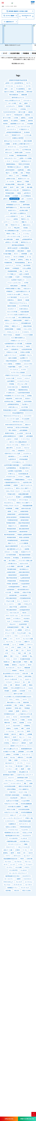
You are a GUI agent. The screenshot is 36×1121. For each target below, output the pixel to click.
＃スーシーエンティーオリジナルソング (12, 818)
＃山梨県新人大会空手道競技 (14, 471)
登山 (31, 656)
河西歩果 (19, 300)
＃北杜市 (8, 618)
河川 (24, 682)
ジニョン (30, 737)
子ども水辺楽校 (25, 419)
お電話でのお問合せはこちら (27, 1119)
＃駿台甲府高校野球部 (11, 578)
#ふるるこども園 (10, 378)
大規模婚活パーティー (12, 887)
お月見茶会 (6, 743)
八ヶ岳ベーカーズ (10, 126)
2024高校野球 (8, 705)
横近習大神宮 (20, 91)
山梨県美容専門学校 (27, 239)
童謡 (28, 627)
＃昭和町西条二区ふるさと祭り (11, 832)
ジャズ (9, 227)
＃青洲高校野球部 (12, 575)
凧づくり (16, 253)
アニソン (13, 653)
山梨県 (24, 685)
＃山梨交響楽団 (10, 381)
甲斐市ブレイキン (25, 219)
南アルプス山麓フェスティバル (11, 748)
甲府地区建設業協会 (20, 262)
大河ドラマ (8, 115)
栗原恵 (9, 511)
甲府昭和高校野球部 (12, 520)
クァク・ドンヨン (9, 86)
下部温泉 (27, 181)
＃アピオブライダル (10, 476)
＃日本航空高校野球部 (13, 586)
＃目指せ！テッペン (12, 526)
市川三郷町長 (14, 120)
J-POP (12, 647)
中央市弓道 (10, 427)
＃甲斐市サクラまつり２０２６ (12, 375)
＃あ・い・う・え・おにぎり (24, 847)
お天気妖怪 (22, 691)
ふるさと (8, 717)
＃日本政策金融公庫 (23, 473)
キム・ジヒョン (7, 884)
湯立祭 (18, 853)
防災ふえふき (8, 152)
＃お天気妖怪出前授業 (23, 809)
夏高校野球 (26, 702)
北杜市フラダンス (12, 210)
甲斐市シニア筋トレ (11, 233)
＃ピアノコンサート (23, 824)
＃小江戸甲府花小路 (24, 306)
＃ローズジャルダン (25, 615)
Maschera (28, 780)
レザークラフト (22, 815)
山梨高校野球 (23, 607)
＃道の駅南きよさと (24, 569)
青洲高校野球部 (13, 531)
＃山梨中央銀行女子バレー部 (23, 291)
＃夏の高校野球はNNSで (23, 589)
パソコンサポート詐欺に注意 (25, 560)
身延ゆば (19, 181)
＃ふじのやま (24, 829)
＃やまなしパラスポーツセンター (11, 505)
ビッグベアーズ (9, 265)
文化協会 (30, 719)
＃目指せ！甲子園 (26, 592)
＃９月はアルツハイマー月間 (11, 812)
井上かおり (22, 665)
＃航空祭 (27, 476)
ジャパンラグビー (28, 416)
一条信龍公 (25, 227)
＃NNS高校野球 (23, 595)
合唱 (21, 173)
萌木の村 (14, 734)
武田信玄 (30, 112)
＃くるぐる (30, 479)
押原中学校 (7, 722)
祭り (24, 853)
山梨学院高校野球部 (23, 514)
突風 (5, 560)
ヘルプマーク (6, 222)
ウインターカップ (25, 887)
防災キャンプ (15, 743)
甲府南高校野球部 (11, 528)
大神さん (11, 175)
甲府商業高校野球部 (24, 517)
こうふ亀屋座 (7, 144)
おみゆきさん (30, 199)
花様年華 (21, 722)
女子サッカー (28, 630)
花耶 (32, 673)
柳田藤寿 (18, 401)
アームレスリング (9, 497)
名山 (30, 633)
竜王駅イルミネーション (24, 178)
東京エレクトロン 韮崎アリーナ (23, 488)
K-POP (6, 653)
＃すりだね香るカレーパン (18, 462)
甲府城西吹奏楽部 (11, 569)
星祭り (6, 89)
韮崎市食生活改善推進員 (18, 245)
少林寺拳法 (23, 109)
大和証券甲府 (8, 398)
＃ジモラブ (23, 369)
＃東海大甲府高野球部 (11, 361)
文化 (25, 647)
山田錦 (27, 566)
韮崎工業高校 (20, 251)
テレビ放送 (15, 552)
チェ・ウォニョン (18, 861)
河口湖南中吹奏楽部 (25, 659)
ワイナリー (8, 855)
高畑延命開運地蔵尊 (23, 494)
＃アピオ (20, 476)
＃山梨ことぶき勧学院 (24, 274)
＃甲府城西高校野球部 (25, 598)
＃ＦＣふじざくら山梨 (26, 375)
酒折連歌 (26, 167)
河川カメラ (17, 682)
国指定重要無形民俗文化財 (10, 858)
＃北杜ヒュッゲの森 (27, 832)
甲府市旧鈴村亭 (18, 115)
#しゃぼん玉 (24, 870)
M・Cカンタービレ (12, 146)
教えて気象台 (12, 560)
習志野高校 (9, 708)
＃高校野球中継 (13, 595)
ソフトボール (30, 644)
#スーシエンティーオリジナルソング (18, 873)
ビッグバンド (26, 236)
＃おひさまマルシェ (8, 502)
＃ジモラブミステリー (10, 821)
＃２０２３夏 (8, 592)
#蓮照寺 (19, 879)
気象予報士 (8, 890)
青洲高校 (7, 268)
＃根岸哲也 (26, 621)
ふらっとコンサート (11, 129)
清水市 (11, 187)
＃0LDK (6, 349)
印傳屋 (16, 508)
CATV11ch (7, 552)
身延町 (22, 769)
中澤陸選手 (22, 201)
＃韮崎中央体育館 (17, 320)
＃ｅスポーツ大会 (23, 792)
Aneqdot (30, 688)
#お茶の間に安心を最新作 (14, 806)
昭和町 (17, 711)
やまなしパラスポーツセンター (13, 491)
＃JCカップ (27, 378)
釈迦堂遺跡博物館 (12, 271)
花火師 (5, 757)
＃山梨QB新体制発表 (26, 349)
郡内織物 (7, 691)
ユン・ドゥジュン (29, 882)
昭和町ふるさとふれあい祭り (12, 190)
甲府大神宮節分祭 (13, 94)
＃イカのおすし (25, 332)
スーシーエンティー (26, 636)
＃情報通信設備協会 (19, 479)
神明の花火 (20, 757)
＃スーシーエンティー (9, 604)
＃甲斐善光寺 (9, 291)
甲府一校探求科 (13, 430)
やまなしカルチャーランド (10, 158)
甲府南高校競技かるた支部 (9, 410)
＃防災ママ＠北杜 (7, 335)
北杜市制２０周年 (23, 210)
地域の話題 (6, 644)
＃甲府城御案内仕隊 (26, 323)
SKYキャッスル (17, 855)
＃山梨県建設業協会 (11, 468)
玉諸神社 (8, 728)
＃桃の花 (24, 612)
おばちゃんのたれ (24, 563)
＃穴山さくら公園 (10, 601)
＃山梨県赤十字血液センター (18, 280)
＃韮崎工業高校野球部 (24, 572)
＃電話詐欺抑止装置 (11, 841)
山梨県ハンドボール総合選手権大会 (14, 83)
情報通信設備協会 (10, 164)
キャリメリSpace (12, 499)
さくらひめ (18, 447)
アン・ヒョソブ (29, 864)
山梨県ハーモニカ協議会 (26, 158)
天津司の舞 (29, 858)
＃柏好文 (28, 346)
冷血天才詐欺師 (12, 772)
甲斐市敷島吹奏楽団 (22, 155)
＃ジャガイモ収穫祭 (28, 335)
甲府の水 (21, 670)
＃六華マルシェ (11, 473)
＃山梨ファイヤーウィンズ (10, 355)
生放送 (19, 647)
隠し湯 (28, 650)
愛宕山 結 (28, 259)
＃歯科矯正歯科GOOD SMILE (12, 835)
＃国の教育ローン (12, 456)
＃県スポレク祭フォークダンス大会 (14, 346)
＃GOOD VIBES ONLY (12, 387)
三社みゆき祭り (16, 725)
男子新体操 (14, 201)
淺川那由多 (27, 132)
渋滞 (25, 653)
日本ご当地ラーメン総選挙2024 (18, 213)
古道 (7, 650)
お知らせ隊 (25, 673)
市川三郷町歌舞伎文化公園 (11, 230)
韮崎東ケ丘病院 (19, 152)
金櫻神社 (23, 118)
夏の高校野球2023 (26, 557)
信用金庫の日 (21, 450)
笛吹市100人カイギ (26, 161)
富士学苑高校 (27, 265)
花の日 (20, 676)
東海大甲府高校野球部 (24, 523)
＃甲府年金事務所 (23, 459)
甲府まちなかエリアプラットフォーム (12, 416)
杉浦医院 (21, 436)
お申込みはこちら (9, 1119)
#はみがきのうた (27, 876)
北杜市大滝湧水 (28, 401)
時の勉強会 (16, 557)
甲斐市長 (20, 106)
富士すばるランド (9, 763)
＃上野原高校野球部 (25, 578)
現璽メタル (24, 222)
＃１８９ (27, 471)
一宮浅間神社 (26, 725)
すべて (5, 53)
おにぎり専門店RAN (26, 196)
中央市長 (5, 123)
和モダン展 (28, 433)
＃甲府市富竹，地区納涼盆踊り (12, 795)
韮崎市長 (27, 115)
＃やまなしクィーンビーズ (13, 332)
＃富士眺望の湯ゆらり (24, 468)
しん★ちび (9, 439)
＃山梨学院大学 (12, 459)
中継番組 (26, 53)
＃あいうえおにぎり (14, 612)
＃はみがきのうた (27, 835)
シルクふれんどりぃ (10, 106)
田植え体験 (20, 566)
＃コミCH (19, 378)
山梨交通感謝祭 (23, 430)
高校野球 (24, 656)
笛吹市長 (30, 120)
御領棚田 (7, 665)
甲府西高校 (27, 708)
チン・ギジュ (9, 867)
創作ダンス (25, 711)
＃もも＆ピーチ (26, 601)
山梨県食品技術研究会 (13, 404)
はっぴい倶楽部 (10, 566)
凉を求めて (28, 398)
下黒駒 (9, 760)
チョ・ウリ (28, 83)
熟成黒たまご (7, 662)
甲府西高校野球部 (10, 523)
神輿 (22, 728)
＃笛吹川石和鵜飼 (12, 358)
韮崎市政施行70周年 (22, 777)
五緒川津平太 (9, 447)
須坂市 (29, 184)
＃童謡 (19, 604)
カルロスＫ (7, 256)
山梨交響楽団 (29, 436)
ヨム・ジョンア (27, 855)
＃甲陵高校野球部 (11, 581)
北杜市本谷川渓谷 (8, 401)
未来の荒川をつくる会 (18, 421)
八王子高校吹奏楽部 (11, 554)
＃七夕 (8, 621)
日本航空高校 (15, 268)
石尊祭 (16, 760)
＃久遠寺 (17, 277)
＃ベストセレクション (13, 829)
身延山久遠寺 (20, 184)
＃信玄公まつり (27, 288)
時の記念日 (7, 557)
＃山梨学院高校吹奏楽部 (23, 392)
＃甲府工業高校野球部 (11, 598)
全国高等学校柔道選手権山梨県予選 (18, 80)
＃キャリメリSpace (23, 499)
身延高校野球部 (23, 531)
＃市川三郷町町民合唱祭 (24, 317)
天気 (30, 653)
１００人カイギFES (28, 364)
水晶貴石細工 (20, 170)
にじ (21, 679)
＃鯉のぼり (25, 586)
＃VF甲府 (26, 282)
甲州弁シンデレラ (25, 445)
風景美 (5, 656)
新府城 (21, 705)
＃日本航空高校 (8, 479)
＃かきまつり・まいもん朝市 (13, 294)
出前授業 (14, 691)
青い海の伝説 (19, 766)
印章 (6, 225)
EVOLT (15, 511)
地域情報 (21, 644)
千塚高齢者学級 (8, 262)
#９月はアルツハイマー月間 (11, 803)
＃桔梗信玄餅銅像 (8, 329)
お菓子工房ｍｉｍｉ (13, 407)
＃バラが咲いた (16, 618)
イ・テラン (20, 864)
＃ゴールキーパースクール (14, 844)
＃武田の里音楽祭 (24, 311)
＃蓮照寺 (26, 806)
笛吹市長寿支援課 (9, 251)
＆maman (28, 152)
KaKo (31, 253)
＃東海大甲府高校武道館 (24, 821)
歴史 (30, 647)
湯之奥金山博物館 (9, 184)
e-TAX (17, 175)
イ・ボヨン (29, 722)
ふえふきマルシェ (27, 453)
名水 (12, 650)
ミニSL (29, 691)
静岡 (23, 187)
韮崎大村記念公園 (26, 508)
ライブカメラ (9, 682)
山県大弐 (5, 199)
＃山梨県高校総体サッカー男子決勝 (13, 343)
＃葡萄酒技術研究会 (23, 390)
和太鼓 (28, 216)
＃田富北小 (7, 320)
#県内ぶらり (23, 798)
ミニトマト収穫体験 (23, 543)
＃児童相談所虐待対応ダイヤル (12, 482)
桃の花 (29, 665)
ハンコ (31, 222)
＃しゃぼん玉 (24, 838)
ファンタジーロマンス (16, 783)
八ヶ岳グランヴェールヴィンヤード (24, 774)
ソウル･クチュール (9, 780)
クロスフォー (27, 447)
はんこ (22, 216)
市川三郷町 (29, 757)
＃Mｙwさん (26, 294)
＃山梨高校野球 (10, 589)
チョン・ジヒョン (9, 766)
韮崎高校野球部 (11, 514)
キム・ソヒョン (8, 861)
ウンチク (18, 638)
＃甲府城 (6, 326)
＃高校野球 (16, 592)
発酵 (22, 627)
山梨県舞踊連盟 (27, 497)
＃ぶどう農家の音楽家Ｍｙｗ (18, 337)
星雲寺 (26, 103)
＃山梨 (20, 366)
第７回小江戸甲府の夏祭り (22, 427)
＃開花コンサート (16, 326)
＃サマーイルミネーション (12, 615)
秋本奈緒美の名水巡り (9, 714)
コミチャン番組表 (10, 15)
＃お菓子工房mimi (23, 309)
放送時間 (27, 549)
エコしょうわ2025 (23, 146)
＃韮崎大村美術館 (11, 306)
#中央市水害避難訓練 (26, 803)
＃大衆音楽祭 (28, 343)
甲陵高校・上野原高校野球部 (24, 534)
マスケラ (6, 783)
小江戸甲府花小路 (26, 149)
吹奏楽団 (6, 734)
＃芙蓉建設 (18, 364)
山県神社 (8, 754)
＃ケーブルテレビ (14, 369)
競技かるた (28, 424)
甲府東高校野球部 (11, 537)
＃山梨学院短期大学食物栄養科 (11, 465)
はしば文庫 (20, 433)
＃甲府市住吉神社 (27, 277)
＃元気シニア (13, 815)
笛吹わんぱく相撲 (18, 693)
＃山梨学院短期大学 (27, 465)
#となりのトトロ (27, 879)
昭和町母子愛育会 (9, 433)
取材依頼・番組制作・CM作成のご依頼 (18, 11)
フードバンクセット (25, 439)
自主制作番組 (14, 53)
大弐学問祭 (16, 754)
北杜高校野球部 (23, 624)
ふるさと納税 (18, 867)
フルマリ (7, 135)
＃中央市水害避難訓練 (26, 812)
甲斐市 (25, 662)
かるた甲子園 (24, 407)
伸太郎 (16, 439)
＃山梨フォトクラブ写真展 (12, 800)
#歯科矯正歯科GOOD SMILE (12, 876)
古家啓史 (15, 219)
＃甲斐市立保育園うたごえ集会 (12, 288)
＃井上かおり (12, 624)
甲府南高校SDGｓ (26, 190)
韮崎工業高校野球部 (24, 528)
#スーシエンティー (9, 879)
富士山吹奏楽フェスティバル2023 (11, 673)
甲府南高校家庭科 (9, 193)
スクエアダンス (13, 109)
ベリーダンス (8, 769)
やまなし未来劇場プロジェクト (18, 688)
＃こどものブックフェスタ (23, 381)
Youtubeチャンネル (26, 16)
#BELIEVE (16, 890)
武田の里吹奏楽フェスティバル (14, 549)
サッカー (17, 656)
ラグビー (16, 636)
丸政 (20, 103)
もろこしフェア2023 (26, 546)
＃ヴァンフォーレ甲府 (22, 384)
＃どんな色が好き (13, 838)
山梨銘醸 (29, 734)
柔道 (25, 783)
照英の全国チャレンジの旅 (13, 702)
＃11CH (26, 366)
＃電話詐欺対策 (25, 387)
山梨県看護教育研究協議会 (26, 410)
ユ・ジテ (8, 725)
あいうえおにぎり (10, 667)
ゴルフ (22, 650)
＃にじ (18, 601)
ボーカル (29, 256)
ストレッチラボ (26, 491)
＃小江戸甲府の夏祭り (25, 361)
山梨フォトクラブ (27, 740)
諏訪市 (5, 187)
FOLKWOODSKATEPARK (9, 112)
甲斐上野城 (17, 227)
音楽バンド (28, 766)
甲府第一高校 (18, 708)
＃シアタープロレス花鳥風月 (18, 372)
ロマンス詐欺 (30, 751)
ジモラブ (15, 659)
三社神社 (16, 728)
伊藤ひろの (7, 737)
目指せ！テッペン (12, 543)
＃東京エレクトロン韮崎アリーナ (24, 502)
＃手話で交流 (12, 792)
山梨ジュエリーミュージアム (12, 149)
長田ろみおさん (27, 225)
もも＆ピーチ (28, 679)
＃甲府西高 (11, 384)
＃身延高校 (17, 335)
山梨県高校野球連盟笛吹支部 (13, 132)
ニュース (14, 644)
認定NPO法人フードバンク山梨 (12, 453)
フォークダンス (28, 884)
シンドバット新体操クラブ (12, 216)
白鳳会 (29, 170)
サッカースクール (26, 754)
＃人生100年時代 (25, 800)
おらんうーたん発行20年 (11, 679)
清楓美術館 (24, 94)
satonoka (6, 719)
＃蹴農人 (26, 844)
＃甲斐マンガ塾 (29, 818)
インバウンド (15, 222)
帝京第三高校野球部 (11, 517)
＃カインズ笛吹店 (8, 364)
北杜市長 (30, 118)
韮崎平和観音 (26, 204)
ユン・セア (12, 864)
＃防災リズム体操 (11, 809)
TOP (3, 6)
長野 (17, 187)
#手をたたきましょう (8, 882)
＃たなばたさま (16, 621)
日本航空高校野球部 (24, 610)
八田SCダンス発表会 (9, 91)
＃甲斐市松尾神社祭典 (25, 827)
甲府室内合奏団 (11, 494)
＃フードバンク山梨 (10, 317)
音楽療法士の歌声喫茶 (18, 138)
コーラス (7, 740)
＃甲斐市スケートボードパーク (18, 340)
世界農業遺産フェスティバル (13, 204)
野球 (17, 650)
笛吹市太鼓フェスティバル (18, 97)
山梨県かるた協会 (10, 178)
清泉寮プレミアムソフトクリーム (18, 746)
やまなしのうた (8, 630)
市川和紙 (11, 155)
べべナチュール (24, 760)
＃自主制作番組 (11, 366)
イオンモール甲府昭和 (18, 256)
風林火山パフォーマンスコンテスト (12, 141)
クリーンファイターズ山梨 (13, 419)
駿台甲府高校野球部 (9, 534)
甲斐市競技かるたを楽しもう (14, 167)
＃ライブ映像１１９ (11, 274)
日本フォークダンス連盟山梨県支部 (18, 442)
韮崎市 (28, 731)
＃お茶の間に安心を (25, 841)
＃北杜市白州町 (13, 798)
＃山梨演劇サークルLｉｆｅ (25, 355)
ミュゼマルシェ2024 (26, 230)
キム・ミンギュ (9, 641)
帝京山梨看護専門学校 (18, 413)
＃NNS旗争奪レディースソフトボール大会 (14, 395)
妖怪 (29, 682)
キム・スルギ (19, 882)
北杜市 (14, 737)
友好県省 (29, 395)
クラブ (31, 850)
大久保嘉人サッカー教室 (9, 751)
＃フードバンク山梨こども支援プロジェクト (18, 314)
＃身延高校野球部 (23, 575)
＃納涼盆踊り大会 (27, 795)
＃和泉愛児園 (11, 390)
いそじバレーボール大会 (12, 445)
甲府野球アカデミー (16, 135)
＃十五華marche (10, 392)
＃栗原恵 (15, 485)
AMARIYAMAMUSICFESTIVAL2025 (13, 424)
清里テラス (21, 734)
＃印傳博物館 (8, 508)
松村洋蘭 (15, 173)
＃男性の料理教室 (11, 789)
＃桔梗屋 (18, 329)
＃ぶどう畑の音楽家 (12, 297)
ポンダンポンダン (18, 884)
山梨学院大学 (27, 193)
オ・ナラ (5, 864)
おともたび (16, 161)
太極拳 (30, 783)
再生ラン (8, 173)
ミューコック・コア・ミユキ (24, 126)
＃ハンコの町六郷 (23, 456)
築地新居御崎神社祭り (26, 748)
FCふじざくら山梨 (21, 633)
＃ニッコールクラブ (24, 297)
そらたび (15, 717)
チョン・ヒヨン (20, 731)
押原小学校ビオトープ (10, 676)
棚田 (31, 662)
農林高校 (24, 743)
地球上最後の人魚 (23, 772)
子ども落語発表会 (20, 89)
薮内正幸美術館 (14, 199)
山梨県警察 (21, 751)
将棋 (11, 656)
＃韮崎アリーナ (28, 320)
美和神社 (5, 853)
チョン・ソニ (22, 737)
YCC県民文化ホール (24, 129)
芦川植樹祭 (30, 123)
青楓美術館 (27, 667)
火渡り (16, 769)
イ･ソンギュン (26, 233)
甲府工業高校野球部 (11, 610)
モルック (19, 667)
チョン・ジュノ (28, 861)
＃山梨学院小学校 (27, 482)
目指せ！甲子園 (13, 607)
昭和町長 (23, 120)
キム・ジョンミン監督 (28, 638)
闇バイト (30, 262)
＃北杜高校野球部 (25, 583)
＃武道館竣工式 (12, 824)
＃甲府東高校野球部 (24, 581)
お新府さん (29, 705)
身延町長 (5, 120)
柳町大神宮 (29, 91)
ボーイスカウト (10, 181)
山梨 (22, 199)
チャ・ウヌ (28, 86)
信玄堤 (28, 728)
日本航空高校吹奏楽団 (13, 627)
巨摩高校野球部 (24, 526)
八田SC (29, 89)
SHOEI (26, 271)
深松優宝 (18, 497)
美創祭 (17, 239)
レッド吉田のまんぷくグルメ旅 (25, 714)
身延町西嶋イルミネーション (17, 123)
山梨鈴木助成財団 (9, 170)
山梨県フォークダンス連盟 (11, 242)
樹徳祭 (19, 193)
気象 (11, 685)
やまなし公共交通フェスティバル (12, 100)
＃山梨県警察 (7, 485)
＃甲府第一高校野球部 (12, 583)
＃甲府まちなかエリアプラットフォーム (18, 303)
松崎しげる (14, 719)
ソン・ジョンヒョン (10, 731)
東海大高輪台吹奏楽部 (24, 554)
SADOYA (31, 853)
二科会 (13, 450)
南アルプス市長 (7, 118)
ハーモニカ (7, 161)
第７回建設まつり (16, 740)
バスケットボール (27, 100)
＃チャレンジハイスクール (11, 323)
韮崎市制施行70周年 (8, 774)
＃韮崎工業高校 (14, 285)
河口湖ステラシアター (26, 552)
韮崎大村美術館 (28, 141)
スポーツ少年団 (12, 103)
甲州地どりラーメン (15, 225)
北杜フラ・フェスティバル (26, 485)
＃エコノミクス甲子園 (12, 311)
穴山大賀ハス (25, 404)
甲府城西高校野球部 (12, 540)
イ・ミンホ (28, 763)
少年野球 (17, 850)
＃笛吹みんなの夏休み (11, 827)
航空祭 (29, 251)
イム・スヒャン (19, 86)
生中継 (5, 638)
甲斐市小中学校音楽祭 (24, 164)
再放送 (30, 685)
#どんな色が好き (13, 870)
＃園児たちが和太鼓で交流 (25, 786)
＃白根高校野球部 (10, 572)
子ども (10, 699)
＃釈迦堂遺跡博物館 (27, 505)
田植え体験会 (28, 676)
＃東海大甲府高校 (27, 326)
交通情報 (5, 688)
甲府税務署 (24, 175)
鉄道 (19, 653)
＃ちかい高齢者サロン (24, 789)
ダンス (6, 259)
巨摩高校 (10, 711)
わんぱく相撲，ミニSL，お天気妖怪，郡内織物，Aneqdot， (18, 696)
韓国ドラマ (27, 641)
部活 (16, 705)
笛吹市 (12, 853)
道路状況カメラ (10, 21)
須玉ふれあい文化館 (25, 207)
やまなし (17, 699)
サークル (25, 850)
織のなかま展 (22, 112)
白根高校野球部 (24, 511)
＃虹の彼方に (26, 618)
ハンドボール (8, 636)
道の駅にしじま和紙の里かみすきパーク (22, 144)
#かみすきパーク (12, 309)
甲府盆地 (28, 173)
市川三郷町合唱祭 (8, 239)
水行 (12, 89)
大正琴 (30, 743)
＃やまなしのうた (28, 604)
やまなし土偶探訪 (26, 268)
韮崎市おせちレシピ (26, 242)
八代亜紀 (22, 719)
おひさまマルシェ (9, 488)
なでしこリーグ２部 (9, 633)
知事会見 (17, 685)
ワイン (11, 638)
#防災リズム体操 (26, 890)
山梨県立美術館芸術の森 (9, 436)
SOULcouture (19, 780)
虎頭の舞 (7, 196)
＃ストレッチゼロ (28, 329)
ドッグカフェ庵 (27, 135)
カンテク (25, 699)
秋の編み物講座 (7, 253)
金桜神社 (20, 259)
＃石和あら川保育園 (25, 352)
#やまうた (27, 867)
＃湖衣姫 (27, 300)
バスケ (6, 647)
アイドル (8, 659)
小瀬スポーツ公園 (7, 850)
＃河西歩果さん (10, 300)
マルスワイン (11, 777)
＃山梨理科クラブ (24, 358)
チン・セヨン (19, 641)
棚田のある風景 (17, 662)
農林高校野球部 (25, 520)
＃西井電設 (23, 285)
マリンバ (8, 219)
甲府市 (22, 858)
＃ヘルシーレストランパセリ (14, 282)
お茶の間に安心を (12, 563)
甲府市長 (28, 106)
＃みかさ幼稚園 (8, 277)
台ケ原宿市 (15, 196)
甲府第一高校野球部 (24, 537)
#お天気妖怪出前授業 (9, 786)
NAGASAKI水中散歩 (25, 717)
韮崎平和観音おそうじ (11, 207)
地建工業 (13, 259)
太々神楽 (16, 118)
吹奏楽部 (14, 670)
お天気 (5, 685)
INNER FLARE (18, 398)
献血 (21, 271)
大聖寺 (29, 769)
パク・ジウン (20, 763)
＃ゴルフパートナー (10, 847)
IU (19, 233)
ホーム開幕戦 (18, 630)
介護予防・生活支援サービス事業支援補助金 (18, 248)
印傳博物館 (24, 253)
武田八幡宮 (29, 187)
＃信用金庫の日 (14, 349)
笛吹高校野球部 (25, 540)
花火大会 (12, 757)
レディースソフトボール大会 (13, 236)
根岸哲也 (14, 665)
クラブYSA (18, 265)
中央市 (14, 722)
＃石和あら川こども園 (11, 352)
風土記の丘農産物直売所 (11, 546)
